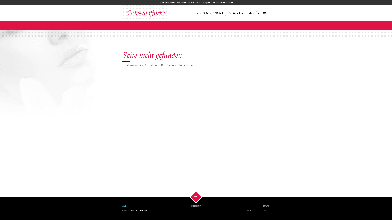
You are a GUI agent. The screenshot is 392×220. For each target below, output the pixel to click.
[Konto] (250, 13)
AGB (125, 206)
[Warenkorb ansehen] (264, 13)
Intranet (266, 206)
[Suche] (257, 12)
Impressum (196, 206)
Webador (266, 211)
